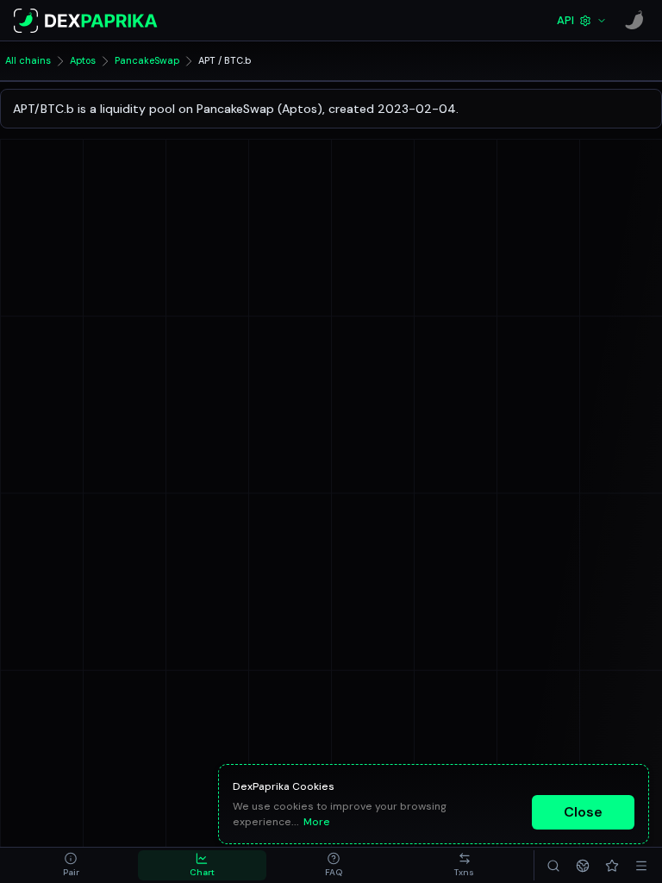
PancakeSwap (147, 60)
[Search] (553, 865)
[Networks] (582, 865)
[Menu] (641, 865)
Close (583, 812)
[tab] (70, 865)
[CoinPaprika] (634, 20)
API (565, 20)
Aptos (83, 60)
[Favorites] (612, 865)
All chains (28, 60)
